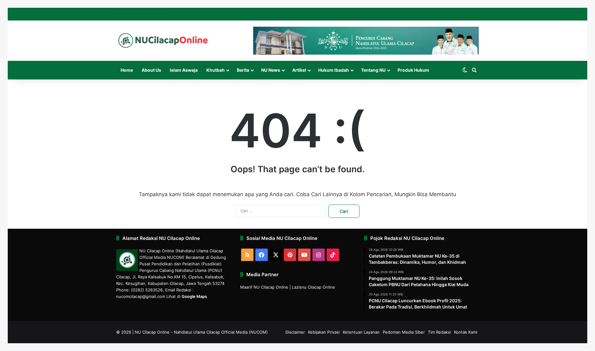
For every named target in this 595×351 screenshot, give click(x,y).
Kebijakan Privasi (324, 332)
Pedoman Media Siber (404, 332)
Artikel (299, 70)
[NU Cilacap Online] (162, 40)
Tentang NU (373, 70)
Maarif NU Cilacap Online (264, 287)
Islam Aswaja (184, 70)
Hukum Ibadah (333, 70)
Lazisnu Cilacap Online (313, 287)
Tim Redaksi (439, 332)
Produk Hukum (413, 70)
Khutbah (215, 70)
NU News (270, 70)
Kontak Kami (465, 332)
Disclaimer (295, 332)
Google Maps (194, 296)
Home (127, 70)
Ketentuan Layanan (361, 332)
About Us (151, 70)
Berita (243, 70)
